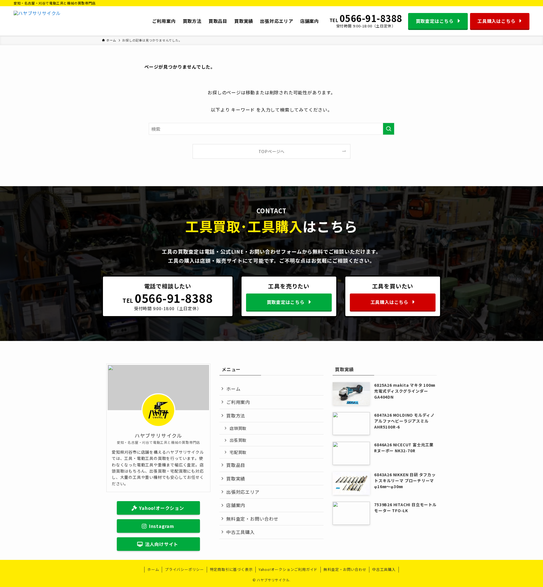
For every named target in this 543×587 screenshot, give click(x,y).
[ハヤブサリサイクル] (37, 21)
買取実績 (235, 478)
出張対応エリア (243, 491)
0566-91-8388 (371, 18)
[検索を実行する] (388, 129)
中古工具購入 (240, 532)
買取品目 (235, 465)
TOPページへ (271, 151)
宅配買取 (238, 452)
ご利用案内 (238, 402)
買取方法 (235, 415)
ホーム (233, 388)
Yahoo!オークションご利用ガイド (288, 569)
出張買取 (238, 440)
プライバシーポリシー (184, 569)
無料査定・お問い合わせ (252, 518)
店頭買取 (238, 428)
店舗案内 (235, 505)
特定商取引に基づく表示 (231, 569)
